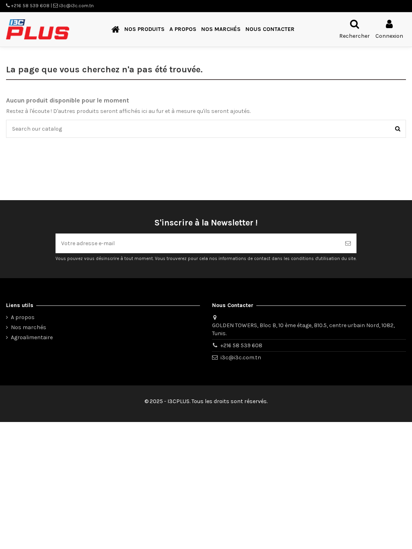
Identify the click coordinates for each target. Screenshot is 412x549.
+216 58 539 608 (241, 345)
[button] (144, 29)
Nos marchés (28, 327)
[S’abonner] (348, 243)
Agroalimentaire (32, 337)
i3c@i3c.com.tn (240, 357)
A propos (23, 317)
